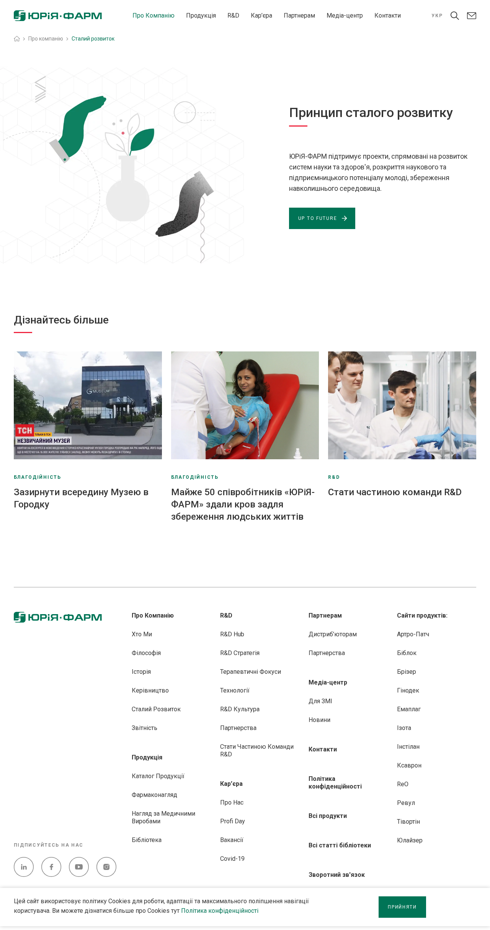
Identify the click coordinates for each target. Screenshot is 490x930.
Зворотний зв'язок (337, 874)
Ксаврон (409, 765)
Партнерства (238, 728)
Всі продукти (328, 815)
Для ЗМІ (320, 701)
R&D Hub (232, 634)
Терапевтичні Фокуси (250, 671)
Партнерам (299, 15)
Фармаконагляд (154, 794)
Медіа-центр (345, 15)
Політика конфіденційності (219, 910)
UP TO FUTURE (317, 218)
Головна (17, 39)
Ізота (404, 728)
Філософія (146, 653)
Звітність (144, 728)
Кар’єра (261, 15)
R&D (233, 15)
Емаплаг (409, 709)
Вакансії (231, 840)
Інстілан (408, 746)
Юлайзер (410, 840)
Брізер (406, 671)
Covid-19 (232, 858)
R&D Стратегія (240, 653)
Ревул (406, 802)
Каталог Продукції (158, 776)
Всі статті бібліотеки (340, 845)
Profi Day (232, 821)
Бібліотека (147, 840)
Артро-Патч (413, 634)
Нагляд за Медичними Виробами (163, 817)
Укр (437, 15)
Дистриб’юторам (333, 634)
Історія (141, 671)
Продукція (201, 15)
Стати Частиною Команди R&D (257, 750)
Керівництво (150, 690)
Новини (319, 720)
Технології (235, 690)
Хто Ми (142, 634)
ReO (402, 784)
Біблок (406, 653)
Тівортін (408, 821)
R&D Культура (240, 709)
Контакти (387, 15)
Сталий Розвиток (156, 709)
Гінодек (408, 690)
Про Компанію (153, 15)
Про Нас (231, 802)
